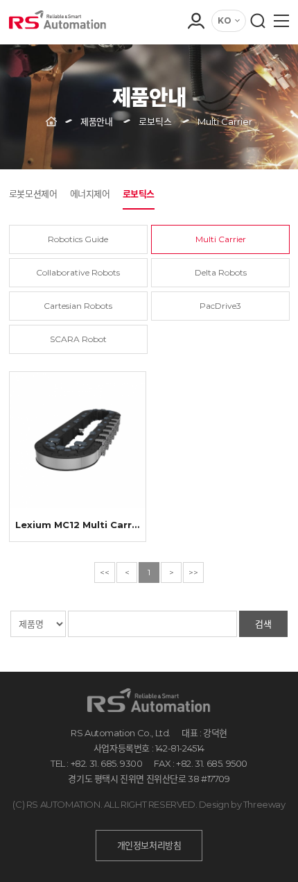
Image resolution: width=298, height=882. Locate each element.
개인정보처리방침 (149, 845)
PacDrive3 (220, 305)
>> (193, 572)
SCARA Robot (78, 339)
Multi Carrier (220, 239)
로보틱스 (139, 193)
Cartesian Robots (78, 305)
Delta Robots (221, 272)
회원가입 (195, 68)
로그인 (195, 48)
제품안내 (96, 121)
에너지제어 (90, 193)
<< (104, 572)
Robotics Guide (78, 239)
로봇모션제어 (33, 193)
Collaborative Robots (78, 272)
